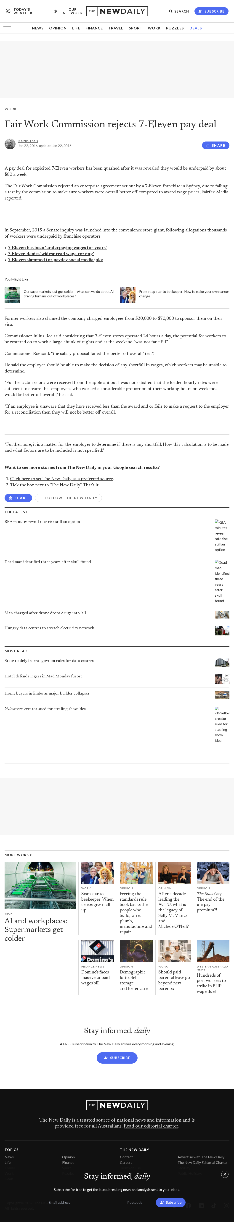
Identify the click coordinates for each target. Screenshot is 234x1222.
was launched (88, 230)
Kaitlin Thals (28, 141)
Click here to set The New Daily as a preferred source (61, 479)
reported (13, 198)
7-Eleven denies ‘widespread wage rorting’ (51, 254)
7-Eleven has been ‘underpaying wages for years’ (57, 248)
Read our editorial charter (151, 1126)
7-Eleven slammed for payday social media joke (55, 260)
